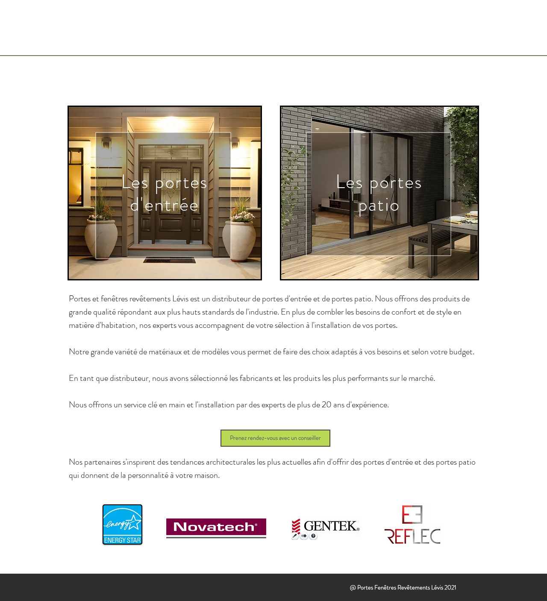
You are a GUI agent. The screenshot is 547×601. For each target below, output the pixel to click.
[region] (165, 193)
